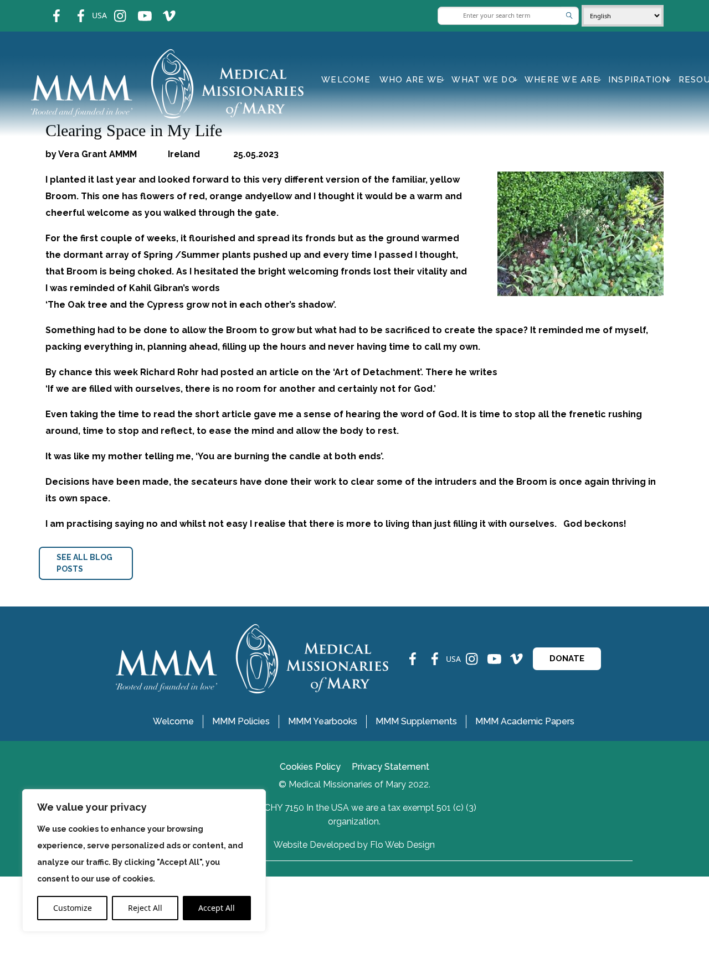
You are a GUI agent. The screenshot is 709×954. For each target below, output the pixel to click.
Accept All (216, 908)
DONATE (566, 658)
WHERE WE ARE (562, 80)
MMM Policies (241, 721)
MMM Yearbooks (322, 721)
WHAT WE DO (483, 80)
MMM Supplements (416, 721)
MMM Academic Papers (524, 721)
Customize (72, 908)
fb (48, 8)
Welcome (346, 80)
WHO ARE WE (411, 80)
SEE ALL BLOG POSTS (84, 563)
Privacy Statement (390, 766)
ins (112, 8)
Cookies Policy (310, 766)
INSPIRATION (639, 80)
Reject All (145, 908)
